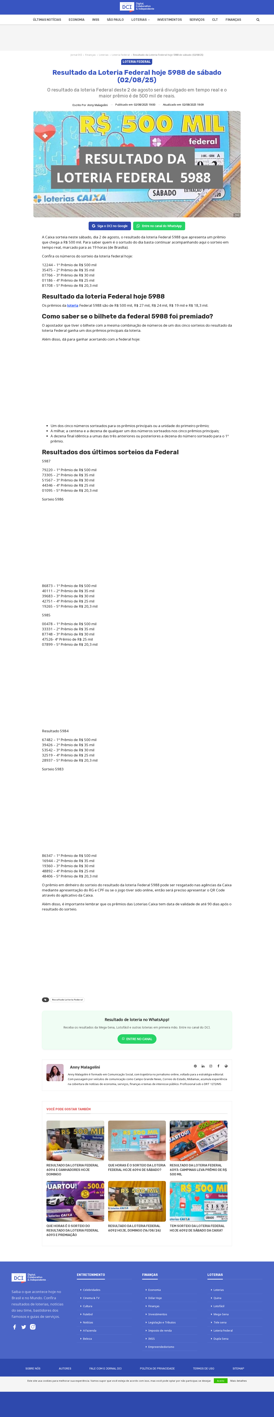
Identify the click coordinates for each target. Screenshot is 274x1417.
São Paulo (115, 20)
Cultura (87, 1306)
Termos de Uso (203, 1368)
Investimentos (169, 20)
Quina (217, 1298)
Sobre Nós (32, 1368)
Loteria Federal (121, 54)
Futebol (88, 1314)
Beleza (87, 1339)
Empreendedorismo (161, 1347)
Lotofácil (219, 1306)
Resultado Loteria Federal (67, 999)
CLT (215, 20)
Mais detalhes (238, 1381)
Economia (77, 20)
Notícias (88, 1322)
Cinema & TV (91, 1298)
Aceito (220, 1380)
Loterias (139, 20)
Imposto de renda (160, 1330)
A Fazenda (89, 1330)
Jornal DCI (76, 54)
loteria (72, 305)
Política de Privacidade (157, 1368)
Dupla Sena (221, 1339)
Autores (65, 1368)
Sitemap (238, 1368)
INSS (95, 20)
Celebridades (91, 1290)
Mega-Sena (221, 1314)
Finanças (233, 20)
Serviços (196, 20)
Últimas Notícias (47, 20)
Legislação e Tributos (162, 1322)
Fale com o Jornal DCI (105, 1368)
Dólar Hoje (155, 1298)
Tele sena (220, 1322)
